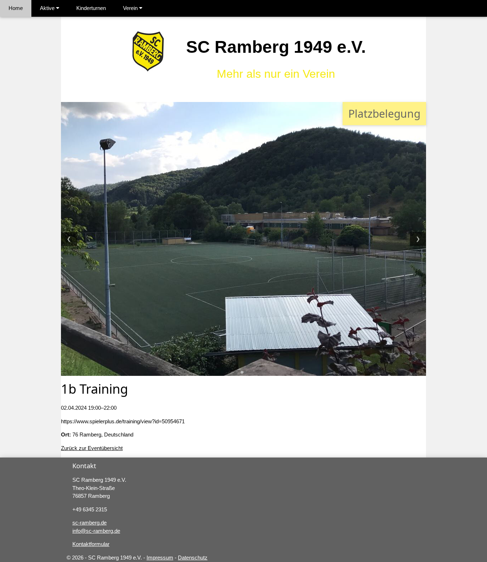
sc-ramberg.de (89, 523)
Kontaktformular (90, 544)
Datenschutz (192, 558)
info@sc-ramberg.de (96, 531)
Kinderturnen (91, 8)
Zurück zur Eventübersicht (92, 448)
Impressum (160, 558)
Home (16, 8)
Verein (131, 8)
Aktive (48, 8)
